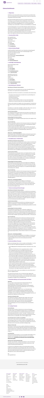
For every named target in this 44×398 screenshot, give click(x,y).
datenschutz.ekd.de (14, 72)
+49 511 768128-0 (12, 68)
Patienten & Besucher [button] (27, 3)
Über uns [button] (39, 3)
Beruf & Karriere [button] (34, 3)
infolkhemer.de (13, 46)
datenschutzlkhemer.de (14, 60)
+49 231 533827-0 (12, 79)
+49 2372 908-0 (11, 43)
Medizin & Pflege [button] (20, 3)
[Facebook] (24, 396)
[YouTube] (22, 396)
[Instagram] (20, 396)
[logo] (7, 2)
